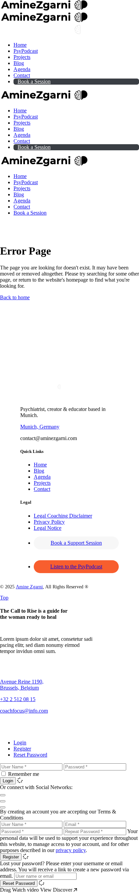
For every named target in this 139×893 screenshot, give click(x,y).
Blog (39, 471)
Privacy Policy (49, 522)
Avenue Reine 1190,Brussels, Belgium (22, 685)
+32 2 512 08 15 (17, 699)
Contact (42, 489)
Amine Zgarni (29, 586)
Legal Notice (47, 528)
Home (40, 464)
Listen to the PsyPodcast (76, 566)
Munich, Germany (39, 427)
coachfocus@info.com (24, 711)
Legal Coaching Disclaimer (63, 516)
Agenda (42, 477)
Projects (42, 483)
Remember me (23, 774)
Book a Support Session (76, 543)
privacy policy (71, 850)
